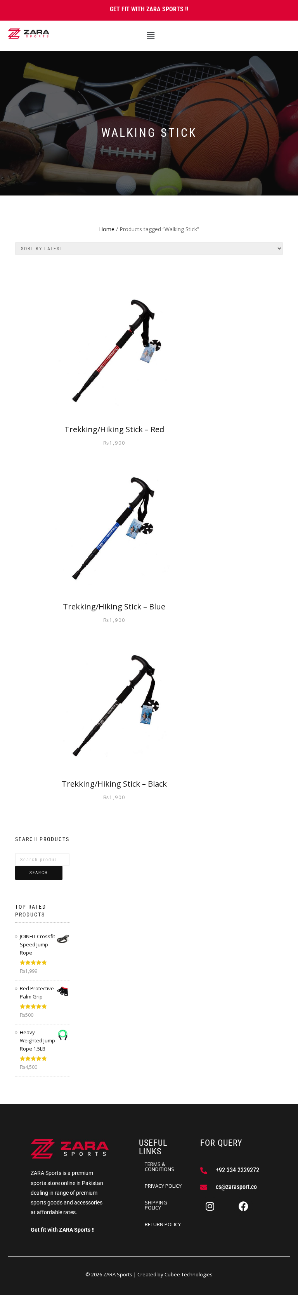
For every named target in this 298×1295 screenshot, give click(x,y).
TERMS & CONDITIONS (159, 1167)
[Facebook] (243, 1206)
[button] (150, 35)
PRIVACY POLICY (163, 1185)
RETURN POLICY (163, 1224)
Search (38, 872)
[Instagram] (210, 1206)
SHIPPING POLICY (156, 1205)
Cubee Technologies (189, 1274)
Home (106, 229)
